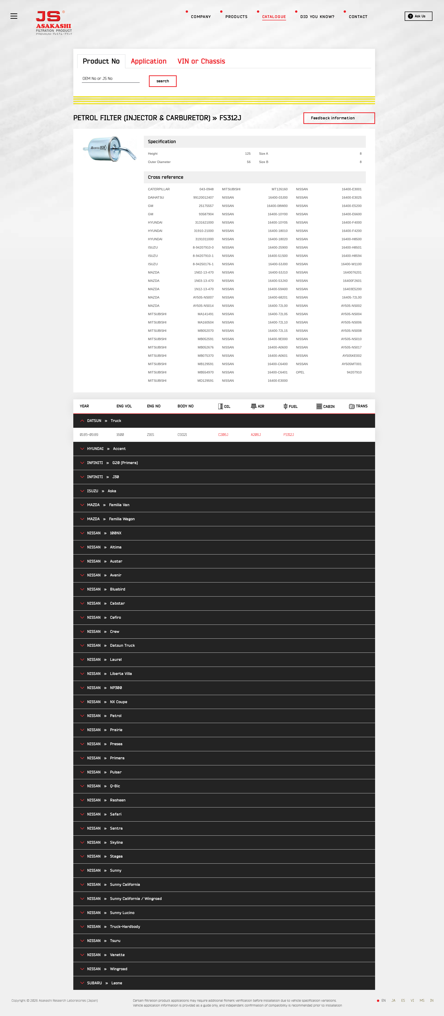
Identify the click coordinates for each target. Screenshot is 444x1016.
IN (432, 1000)
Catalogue (274, 16)
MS (422, 1000)
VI (412, 1000)
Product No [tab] (101, 61)
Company (201, 16)
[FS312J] (110, 148)
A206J (256, 435)
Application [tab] (148, 61)
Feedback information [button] (333, 118)
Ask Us (420, 16)
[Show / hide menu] (13, 16)
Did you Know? (317, 16)
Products (236, 16)
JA (393, 1000)
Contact (358, 16)
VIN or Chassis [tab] (201, 61)
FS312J (289, 435)
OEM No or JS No (97, 78)
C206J (223, 435)
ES (403, 1000)
